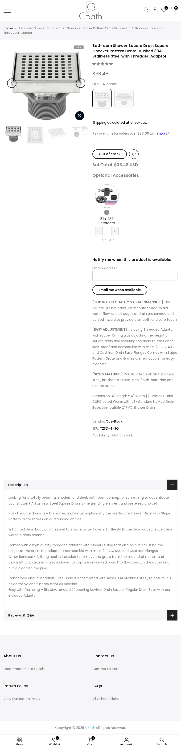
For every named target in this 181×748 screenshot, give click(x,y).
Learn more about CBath (24, 668)
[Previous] (11, 83)
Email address (105, 268)
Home (8, 28)
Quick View (107, 196)
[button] (103, 64)
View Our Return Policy (22, 698)
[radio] (102, 98)
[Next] (80, 83)
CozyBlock (114, 421)
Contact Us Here (105, 668)
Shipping (99, 122)
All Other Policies (105, 698)
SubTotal (102, 164)
